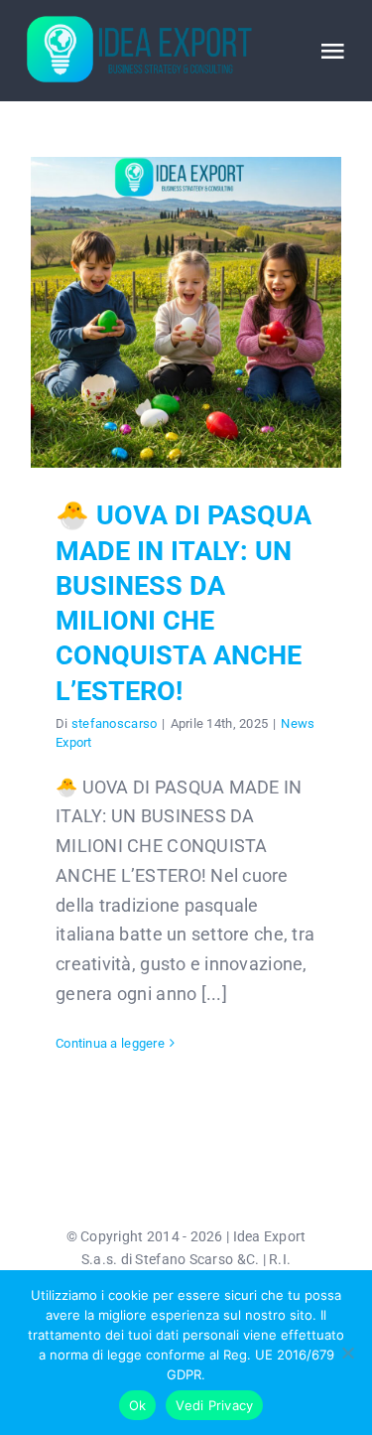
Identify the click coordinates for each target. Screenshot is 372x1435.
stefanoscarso (114, 723)
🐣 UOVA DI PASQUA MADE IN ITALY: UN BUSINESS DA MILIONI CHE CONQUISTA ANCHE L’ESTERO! (186, 312)
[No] (347, 1353)
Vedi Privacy (214, 1405)
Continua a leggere (110, 1043)
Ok (138, 1405)
